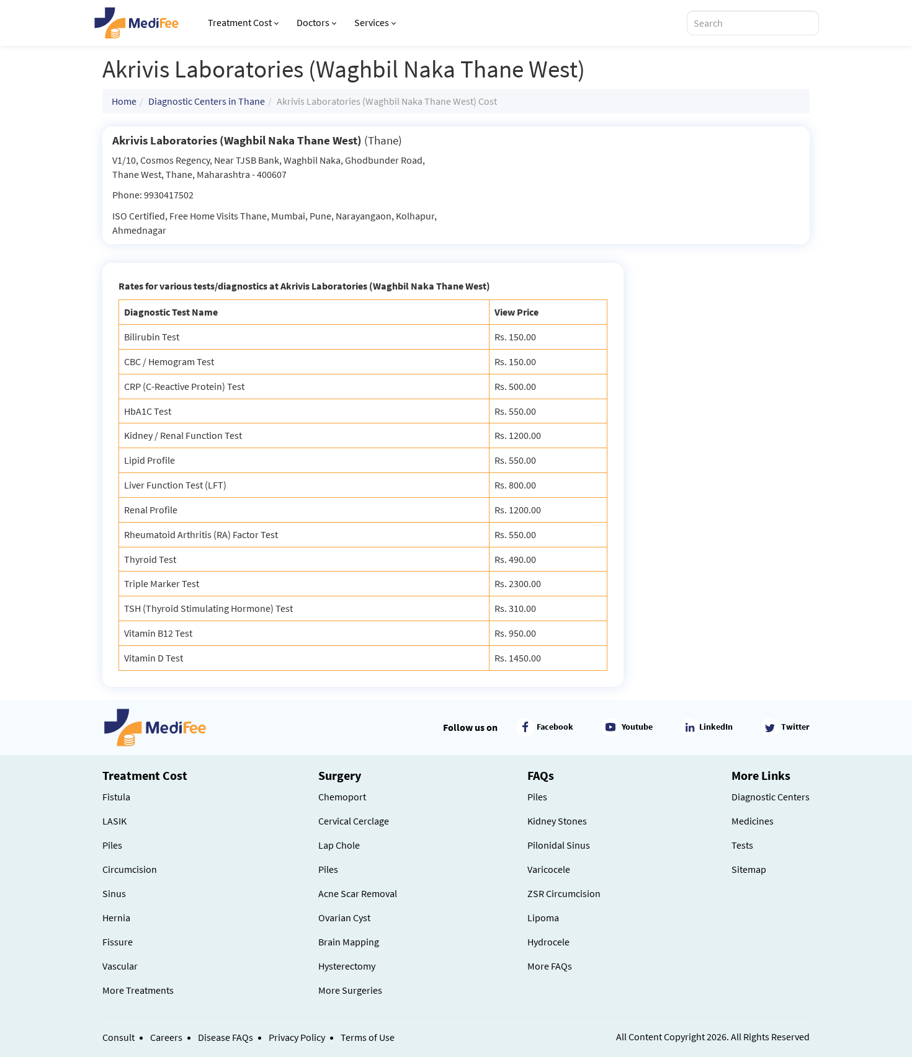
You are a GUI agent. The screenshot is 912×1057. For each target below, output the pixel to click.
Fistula (116, 796)
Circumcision (129, 869)
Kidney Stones (557, 821)
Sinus (114, 893)
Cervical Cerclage (353, 821)
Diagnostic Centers (770, 796)
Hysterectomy (346, 966)
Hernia (116, 917)
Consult (118, 1037)
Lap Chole (339, 845)
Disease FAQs (225, 1037)
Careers (166, 1037)
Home (124, 101)
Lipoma (543, 917)
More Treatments (138, 990)
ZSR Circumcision (564, 893)
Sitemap (748, 869)
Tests (742, 845)
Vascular (120, 966)
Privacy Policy (297, 1037)
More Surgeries (350, 990)
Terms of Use (368, 1037)
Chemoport (342, 796)
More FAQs (549, 966)
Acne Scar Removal (357, 893)
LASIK (114, 821)
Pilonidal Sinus (558, 845)
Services (371, 22)
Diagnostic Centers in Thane (206, 101)
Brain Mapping (348, 941)
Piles (112, 845)
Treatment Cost (240, 22)
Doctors (313, 22)
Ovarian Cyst (344, 917)
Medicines (752, 821)
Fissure (117, 941)
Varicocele (548, 869)
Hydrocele (548, 941)
